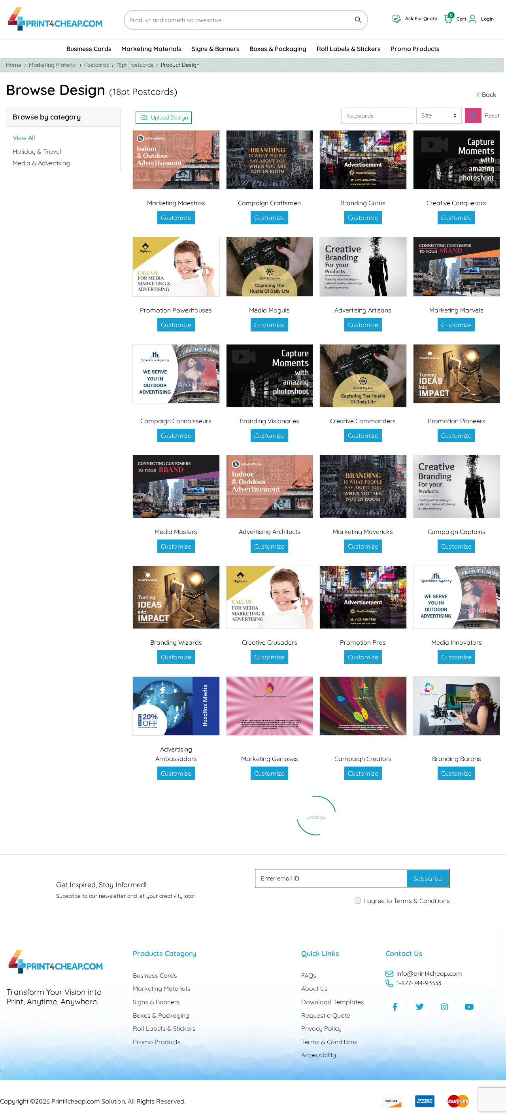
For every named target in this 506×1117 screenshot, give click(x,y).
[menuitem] (89, 49)
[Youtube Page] (470, 1006)
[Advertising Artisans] (363, 267)
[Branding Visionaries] (269, 375)
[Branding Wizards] (176, 597)
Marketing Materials (162, 988)
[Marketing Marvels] (456, 267)
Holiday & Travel (37, 151)
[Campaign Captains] (456, 486)
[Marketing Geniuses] (269, 706)
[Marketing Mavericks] (363, 486)
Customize (176, 218)
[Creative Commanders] (363, 375)
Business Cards (155, 975)
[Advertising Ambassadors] (176, 706)
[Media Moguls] (269, 267)
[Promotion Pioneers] (456, 374)
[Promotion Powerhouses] (176, 267)
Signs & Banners (156, 1002)
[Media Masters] (176, 486)
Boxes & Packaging (161, 1015)
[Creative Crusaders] (269, 597)
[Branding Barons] (456, 706)
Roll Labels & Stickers (164, 1028)
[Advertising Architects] (269, 486)
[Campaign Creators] (363, 706)
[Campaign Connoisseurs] (176, 374)
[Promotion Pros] (363, 597)
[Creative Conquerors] (456, 160)
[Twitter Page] (420, 1006)
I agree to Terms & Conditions (407, 901)
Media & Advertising (41, 163)
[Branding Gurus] (363, 160)
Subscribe (427, 878)
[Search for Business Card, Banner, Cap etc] (473, 115)
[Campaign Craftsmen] (269, 160)
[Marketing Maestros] (176, 160)
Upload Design (169, 117)
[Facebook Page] (395, 1006)
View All (24, 138)
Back (489, 94)
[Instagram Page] (445, 1006)
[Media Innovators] (456, 597)
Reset (492, 115)
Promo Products (157, 1042)
